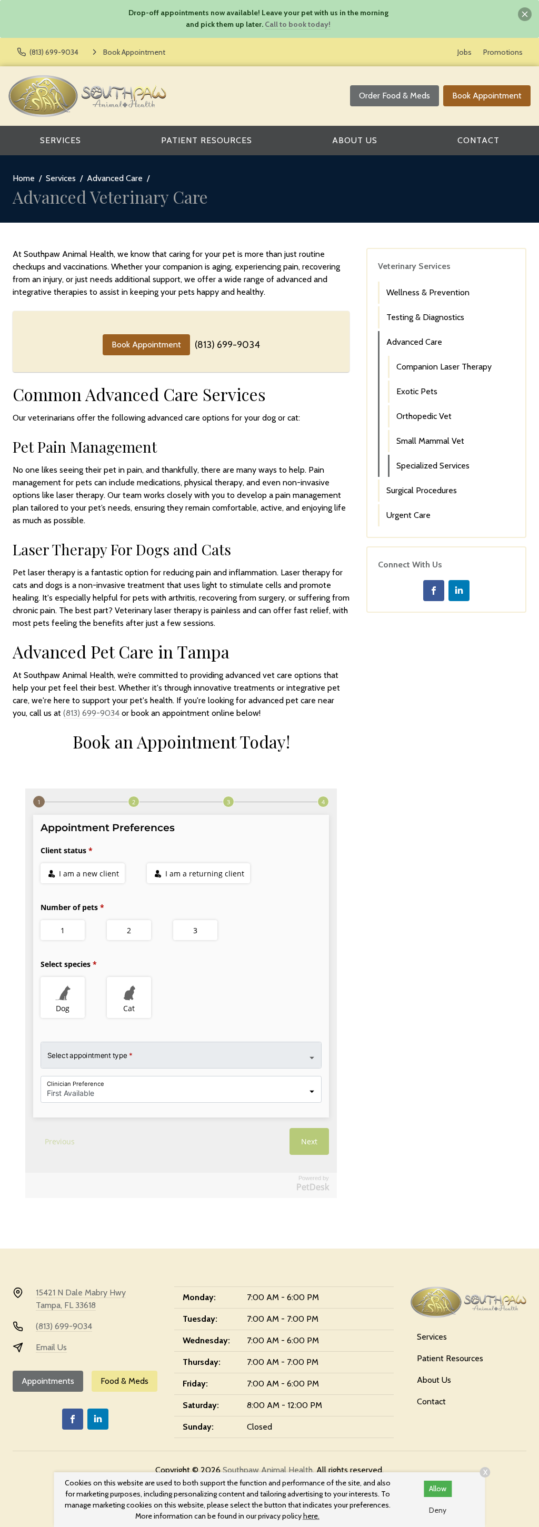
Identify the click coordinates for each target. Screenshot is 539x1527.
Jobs (464, 52)
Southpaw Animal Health (268, 1470)
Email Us (51, 1347)
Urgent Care (408, 515)
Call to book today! (298, 24)
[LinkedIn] (459, 590)
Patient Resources (206, 140)
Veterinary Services (414, 266)
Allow (437, 1488)
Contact (478, 140)
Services (60, 140)
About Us (354, 140)
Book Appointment (487, 96)
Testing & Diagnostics (425, 317)
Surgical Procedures (421, 490)
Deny (437, 1510)
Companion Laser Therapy (444, 367)
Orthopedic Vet (424, 416)
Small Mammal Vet (430, 441)
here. (311, 1516)
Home (24, 178)
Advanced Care (115, 178)
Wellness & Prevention (428, 292)
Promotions (503, 52)
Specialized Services (433, 466)
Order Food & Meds (394, 96)
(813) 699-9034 (227, 345)
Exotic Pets (416, 391)
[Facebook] (433, 590)
